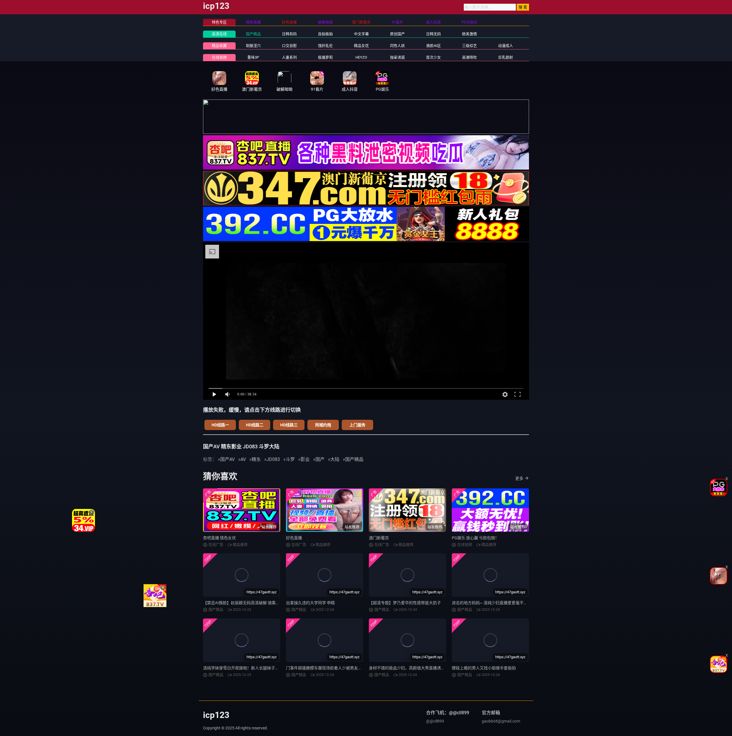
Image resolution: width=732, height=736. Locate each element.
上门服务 (357, 425)
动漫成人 (505, 45)
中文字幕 (361, 34)
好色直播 (294, 538)
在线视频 (219, 57)
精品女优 (361, 45)
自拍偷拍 (325, 34)
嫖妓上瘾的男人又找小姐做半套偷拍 (484, 668)
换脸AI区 (433, 45)
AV (243, 459)
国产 (320, 459)
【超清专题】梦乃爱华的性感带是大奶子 (405, 602)
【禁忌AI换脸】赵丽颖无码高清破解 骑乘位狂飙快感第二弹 (255, 602)
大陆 (334, 459)
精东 (256, 459)
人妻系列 (289, 57)
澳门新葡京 (379, 538)
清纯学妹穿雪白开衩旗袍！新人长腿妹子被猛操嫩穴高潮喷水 (257, 668)
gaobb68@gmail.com (501, 721)
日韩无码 (433, 34)
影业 (305, 459)
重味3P (253, 57)
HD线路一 (220, 425)
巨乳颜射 (505, 57)
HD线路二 (254, 425)
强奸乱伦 (325, 45)
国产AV (227, 459)
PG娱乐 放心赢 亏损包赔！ (475, 538)
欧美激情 (469, 34)
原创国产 (397, 34)
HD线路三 (289, 425)
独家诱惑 (397, 57)
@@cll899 (435, 721)
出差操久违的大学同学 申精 (310, 602)
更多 (519, 478)
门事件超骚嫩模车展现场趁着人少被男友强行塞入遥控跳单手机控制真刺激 (352, 668)
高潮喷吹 (469, 57)
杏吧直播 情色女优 (219, 538)
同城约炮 (323, 425)
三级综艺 (469, 45)
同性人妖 (397, 45)
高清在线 (219, 34)
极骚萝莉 (325, 57)
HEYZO (361, 57)
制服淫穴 (253, 45)
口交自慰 (289, 45)
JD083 (273, 459)
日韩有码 (289, 34)
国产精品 (253, 34)
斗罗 (290, 459)
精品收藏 (219, 45)
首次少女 (433, 57)
